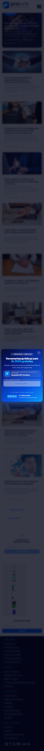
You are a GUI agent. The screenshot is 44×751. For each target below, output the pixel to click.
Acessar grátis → (22, 384)
